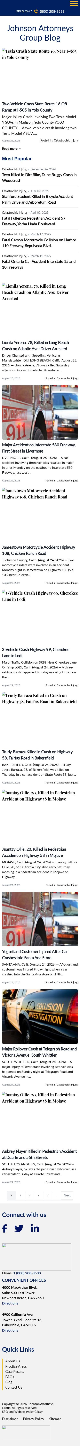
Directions (10, 1303)
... (58, 1196)
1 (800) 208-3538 (27, 1273)
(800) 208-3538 (52, 11)
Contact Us (13, 1387)
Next (68, 1196)
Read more (10, 148)
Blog (8, 1382)
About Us (12, 1361)
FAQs (9, 1377)
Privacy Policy (33, 1419)
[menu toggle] (74, 3)
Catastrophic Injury (66, 140)
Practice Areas (16, 1366)
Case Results (14, 1371)
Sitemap (55, 1419)
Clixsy (38, 1411)
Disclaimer (10, 1419)
